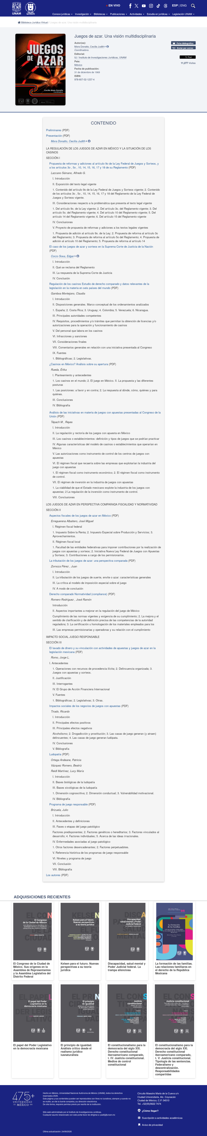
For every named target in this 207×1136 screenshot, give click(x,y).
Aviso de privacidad (152, 1124)
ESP (175, 5)
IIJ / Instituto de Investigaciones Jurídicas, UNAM (100, 57)
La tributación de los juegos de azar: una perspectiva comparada (88, 560)
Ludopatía (55, 754)
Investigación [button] (82, 14)
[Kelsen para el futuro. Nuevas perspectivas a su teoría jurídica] (80, 940)
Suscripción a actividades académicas (162, 1117)
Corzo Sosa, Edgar (62, 256)
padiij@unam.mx (107, 1114)
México (78, 64)
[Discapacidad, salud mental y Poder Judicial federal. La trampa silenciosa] (127, 940)
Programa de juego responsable (68, 804)
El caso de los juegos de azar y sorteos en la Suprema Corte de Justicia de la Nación (101, 246)
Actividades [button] (136, 14)
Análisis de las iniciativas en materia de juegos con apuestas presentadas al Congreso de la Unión (105, 414)
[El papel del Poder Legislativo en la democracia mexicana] (33, 1030)
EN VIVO (114, 5)
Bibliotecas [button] (100, 14)
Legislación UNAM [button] (182, 14)
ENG (183, 5)
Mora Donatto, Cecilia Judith (89, 46)
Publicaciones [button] (117, 14)
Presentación (54, 135)
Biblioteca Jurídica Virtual (34, 22)
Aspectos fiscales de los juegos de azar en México (80, 515)
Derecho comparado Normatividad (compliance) (78, 594)
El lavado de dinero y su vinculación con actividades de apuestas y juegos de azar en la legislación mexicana (102, 650)
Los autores (53, 875)
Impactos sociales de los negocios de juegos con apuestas (84, 706)
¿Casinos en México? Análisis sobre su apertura (78, 364)
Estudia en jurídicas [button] (157, 14)
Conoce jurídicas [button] (61, 14)
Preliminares (53, 130)
